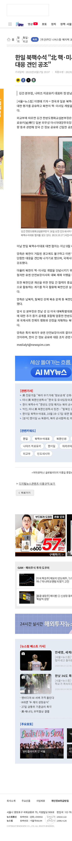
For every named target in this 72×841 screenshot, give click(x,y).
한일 (25, 439)
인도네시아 (43, 454)
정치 (53, 24)
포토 (44, 24)
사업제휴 (40, 800)
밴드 (33, 80)
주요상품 (26, 800)
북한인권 (61, 439)
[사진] (36, 660)
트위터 (28, 80)
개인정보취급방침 (60, 800)
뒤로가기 (25, 492)
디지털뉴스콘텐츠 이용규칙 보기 (37, 484)
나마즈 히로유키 (32, 446)
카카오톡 (18, 80)
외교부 (26, 454)
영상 (30, 24)
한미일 (51, 446)
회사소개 (11, 800)
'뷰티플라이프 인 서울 (33, 751)
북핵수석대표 (42, 439)
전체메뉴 (10, 24)
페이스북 (23, 80)
